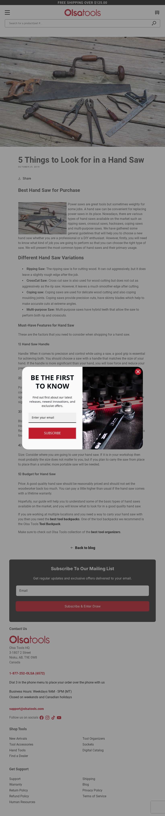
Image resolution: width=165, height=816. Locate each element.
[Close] (138, 371)
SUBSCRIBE (52, 433)
